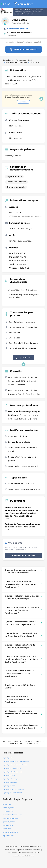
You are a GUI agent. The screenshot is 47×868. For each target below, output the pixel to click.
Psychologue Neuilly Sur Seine (12, 772)
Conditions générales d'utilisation (29, 846)
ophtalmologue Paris (9, 822)
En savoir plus (27, 14)
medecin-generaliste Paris (10, 818)
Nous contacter (12, 853)
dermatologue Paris (8, 808)
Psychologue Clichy (9, 775)
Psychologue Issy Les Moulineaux (13, 789)
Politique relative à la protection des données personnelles (22, 850)
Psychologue (21, 60)
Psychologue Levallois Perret (12, 768)
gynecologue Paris (8, 811)
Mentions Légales (11, 846)
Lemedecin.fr (8, 60)
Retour (6, 4)
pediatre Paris (7, 829)
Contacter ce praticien (17, 28)
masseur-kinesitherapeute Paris (12, 815)
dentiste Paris (7, 804)
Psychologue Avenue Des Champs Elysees (16, 761)
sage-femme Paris (8, 836)
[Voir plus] (23, 364)
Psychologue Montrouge (10, 779)
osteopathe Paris (8, 825)
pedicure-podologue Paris (10, 832)
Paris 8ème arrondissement (16, 62)
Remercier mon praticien (23, 555)
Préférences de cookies (26, 853)
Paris (30, 60)
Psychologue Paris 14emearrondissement (15, 765)
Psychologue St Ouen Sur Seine (12, 793)
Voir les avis (23, 102)
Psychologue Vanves (9, 786)
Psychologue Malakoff (10, 782)
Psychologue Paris (20, 23)
